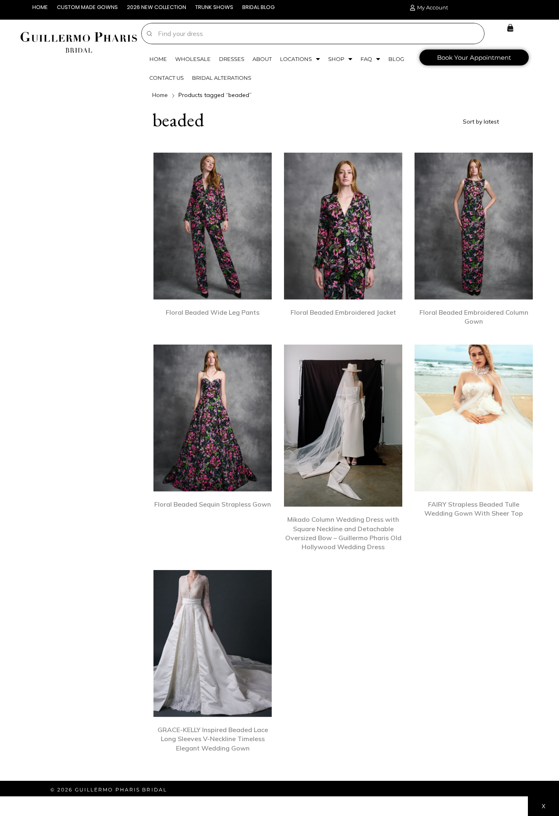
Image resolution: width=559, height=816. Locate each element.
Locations (296, 59)
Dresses (231, 59)
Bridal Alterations (221, 77)
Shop (336, 59)
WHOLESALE (193, 59)
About (262, 59)
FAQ (366, 59)
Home (158, 59)
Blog (396, 59)
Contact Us (166, 77)
